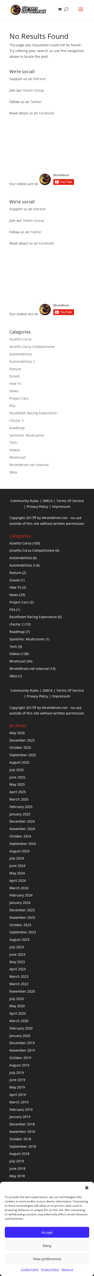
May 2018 (17, 1176)
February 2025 (21, 806)
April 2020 (17, 1013)
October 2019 (20, 1057)
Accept (47, 1232)
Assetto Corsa (20, 339)
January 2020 (19, 1035)
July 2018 (16, 1161)
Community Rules (24, 500)
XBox (13, 472)
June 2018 (17, 1168)
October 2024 (20, 836)
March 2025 (18, 799)
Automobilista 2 (22, 361)
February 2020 (21, 1028)
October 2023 (20, 925)
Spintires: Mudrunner (27, 435)
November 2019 (22, 1050)
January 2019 (19, 1116)
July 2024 (16, 858)
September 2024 (22, 843)
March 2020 (18, 1020)
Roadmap (17, 428)
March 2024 (18, 888)
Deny (47, 1245)
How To (15, 383)
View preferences (47, 1258)
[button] (86, 1187)
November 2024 (22, 828)
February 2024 (21, 895)
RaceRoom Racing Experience (33, 413)
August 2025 (19, 762)
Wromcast (17, 457)
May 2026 (17, 733)
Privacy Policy (50, 1269)
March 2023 (18, 976)
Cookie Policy (30, 1269)
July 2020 (16, 998)
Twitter (36, 102)
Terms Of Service (70, 500)
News (13, 391)
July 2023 (16, 947)
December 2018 (22, 1124)
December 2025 (22, 740)
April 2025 (17, 792)
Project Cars (19, 398)
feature (15, 369)
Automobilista (20, 354)
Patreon (39, 78)
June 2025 (17, 777)
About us (67, 1269)
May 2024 (17, 873)
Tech (13, 442)
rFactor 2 (16, 420)
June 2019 (17, 1079)
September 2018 (22, 1146)
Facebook (46, 113)
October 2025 (20, 747)
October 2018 (20, 1139)
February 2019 (21, 1109)
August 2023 (19, 939)
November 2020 (22, 991)
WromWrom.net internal (29, 464)
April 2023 (17, 969)
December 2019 (22, 1043)
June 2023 (17, 954)
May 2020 (17, 1006)
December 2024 (22, 821)
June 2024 (17, 865)
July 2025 (16, 769)
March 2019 (18, 1102)
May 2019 (17, 1087)
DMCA (48, 500)
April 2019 (17, 1094)
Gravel (14, 376)
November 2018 (22, 1131)
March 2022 (18, 984)
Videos (14, 450)
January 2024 (19, 902)
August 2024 (19, 851)
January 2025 (19, 814)
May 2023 (17, 962)
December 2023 (22, 910)
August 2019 (19, 1065)
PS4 (12, 406)
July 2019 (16, 1072)
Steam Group (33, 90)
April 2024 (17, 880)
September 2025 (22, 755)
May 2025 (17, 784)
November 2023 (22, 917)
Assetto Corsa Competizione (31, 346)
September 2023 (22, 932)
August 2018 (19, 1153)
